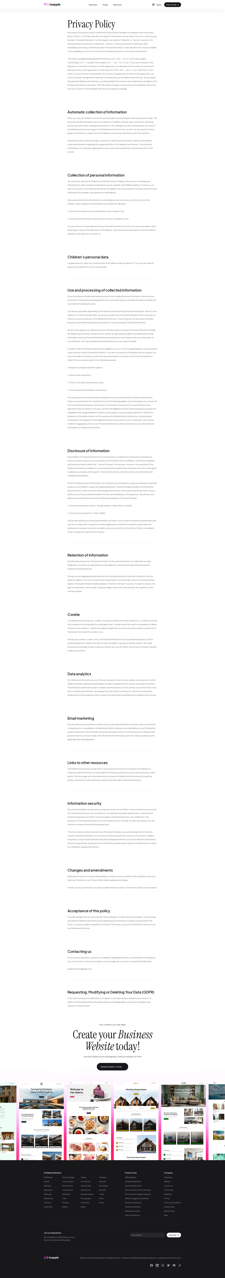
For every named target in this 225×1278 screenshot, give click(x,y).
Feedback (168, 1194)
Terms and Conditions (172, 1203)
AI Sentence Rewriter (133, 1207)
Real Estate (48, 1177)
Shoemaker (103, 1186)
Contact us (168, 1186)
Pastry (83, 1207)
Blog (166, 1215)
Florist (101, 1203)
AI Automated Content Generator (138, 1190)
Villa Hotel (66, 1194)
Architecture (85, 1181)
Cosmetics (85, 1203)
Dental (46, 1181)
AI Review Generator (133, 1211)
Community (168, 1190)
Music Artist (48, 1207)
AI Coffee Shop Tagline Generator (138, 1194)
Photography (86, 1198)
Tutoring (47, 1203)
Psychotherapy (68, 1177)
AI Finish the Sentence (133, 1203)
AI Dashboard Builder (133, 1181)
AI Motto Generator (132, 1215)
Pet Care (102, 1190)
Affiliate (167, 1181)
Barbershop (48, 1198)
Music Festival (67, 1186)
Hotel (101, 1198)
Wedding (47, 1186)
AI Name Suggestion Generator (137, 1198)
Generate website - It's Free (111, 1067)
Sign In (158, 5)
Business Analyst (87, 1194)
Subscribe (172, 1235)
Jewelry (83, 1177)
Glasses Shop (86, 1186)
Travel (101, 1194)
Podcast (65, 1203)
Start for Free (171, 5)
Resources (117, 5)
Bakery (65, 1207)
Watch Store (85, 1190)
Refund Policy (169, 1211)
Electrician (48, 1194)
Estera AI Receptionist (133, 1186)
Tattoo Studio (67, 1181)
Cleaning (102, 1177)
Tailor (64, 1198)
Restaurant (48, 1190)
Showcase (93, 5)
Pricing (105, 5)
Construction (67, 1190)
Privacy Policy (169, 1207)
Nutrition (102, 1181)
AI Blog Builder (130, 1177)
